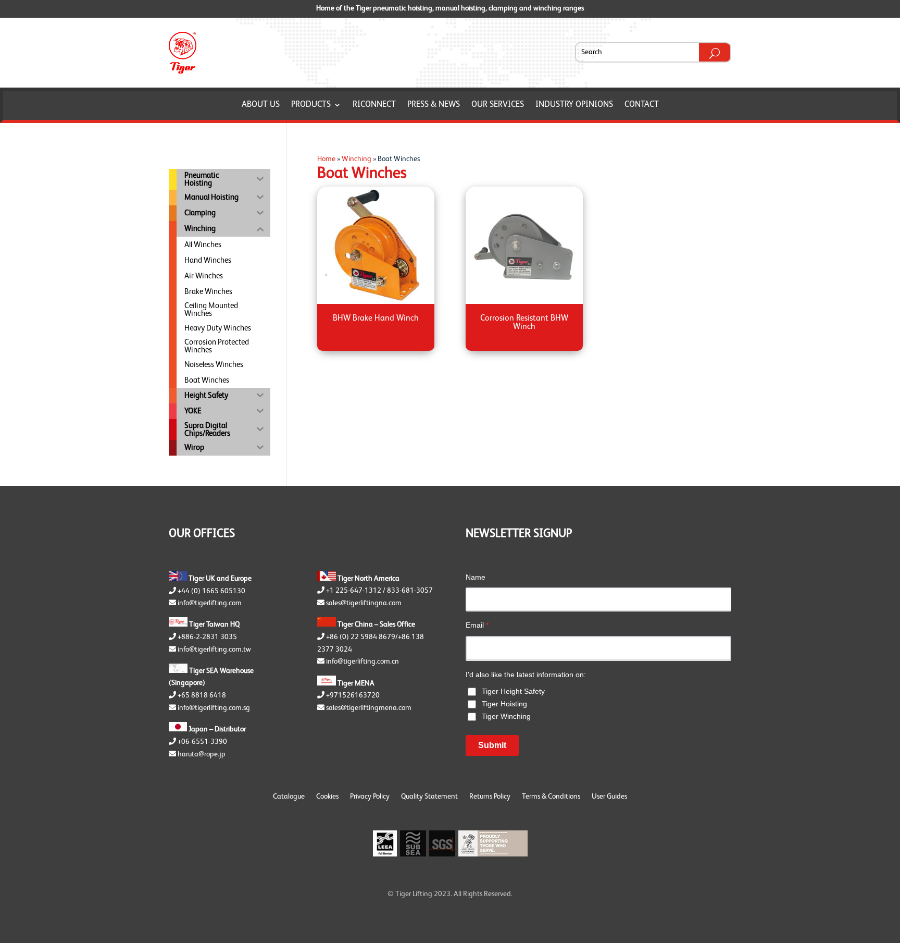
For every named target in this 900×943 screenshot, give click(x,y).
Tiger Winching (506, 716)
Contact (641, 105)
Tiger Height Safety (513, 691)
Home (326, 159)
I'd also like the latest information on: (526, 674)
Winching (356, 159)
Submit (492, 745)
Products (311, 105)
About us (261, 105)
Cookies (327, 796)
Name (475, 577)
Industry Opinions (574, 105)
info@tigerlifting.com (210, 603)
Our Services (497, 105)
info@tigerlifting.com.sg (214, 708)
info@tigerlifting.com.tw (214, 649)
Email (477, 625)
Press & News (433, 105)
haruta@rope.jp (202, 754)
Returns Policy (489, 796)
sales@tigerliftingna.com (364, 603)
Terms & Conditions (551, 796)
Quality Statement (429, 796)
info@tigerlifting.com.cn (362, 661)
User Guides (609, 796)
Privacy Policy (370, 796)
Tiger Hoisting (504, 704)
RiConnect (374, 105)
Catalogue (289, 796)
